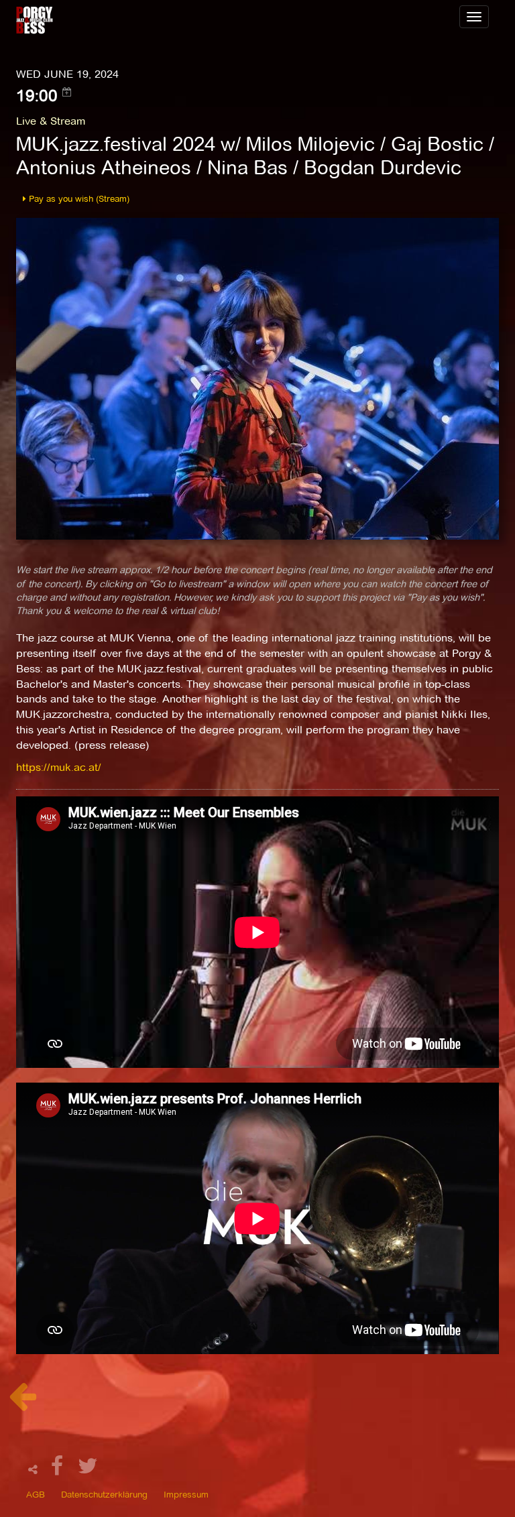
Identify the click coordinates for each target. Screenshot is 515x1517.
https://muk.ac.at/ (58, 767)
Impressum (186, 1494)
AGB (35, 1494)
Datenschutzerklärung (104, 1494)
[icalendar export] (67, 92)
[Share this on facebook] (59, 1469)
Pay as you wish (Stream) (77, 198)
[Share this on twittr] (88, 1469)
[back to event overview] (22, 1403)
